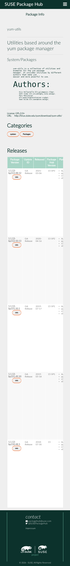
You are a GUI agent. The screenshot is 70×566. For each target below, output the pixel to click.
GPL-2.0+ (20, 113)
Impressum (30, 528)
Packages (26, 134)
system (13, 134)
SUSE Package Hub (24, 4)
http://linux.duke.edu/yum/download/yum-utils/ (38, 116)
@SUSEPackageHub (38, 524)
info (16, 177)
